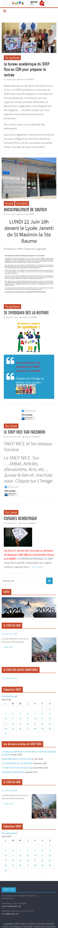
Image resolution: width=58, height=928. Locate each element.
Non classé (11, 426)
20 (27, 723)
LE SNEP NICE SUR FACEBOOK (24, 432)
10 (5, 718)
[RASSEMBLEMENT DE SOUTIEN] (29, 159)
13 (27, 718)
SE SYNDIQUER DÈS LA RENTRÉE (26, 313)
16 (50, 718)
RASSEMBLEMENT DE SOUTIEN (25, 209)
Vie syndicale (12, 58)
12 (20, 718)
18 (13, 723)
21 (35, 723)
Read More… (9, 647)
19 (20, 723)
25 (13, 728)
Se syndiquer (12, 306)
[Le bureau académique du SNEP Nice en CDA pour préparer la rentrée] (29, 24)
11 (13, 718)
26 (20, 728)
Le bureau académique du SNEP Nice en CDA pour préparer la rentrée (26, 69)
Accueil (9, 203)
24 (5, 728)
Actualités (22, 203)
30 (50, 728)
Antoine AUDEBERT (26, 79)
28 (35, 728)
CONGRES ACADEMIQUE (20, 518)
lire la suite (37, 567)
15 (42, 718)
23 (50, 723)
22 (42, 723)
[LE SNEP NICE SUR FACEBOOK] (29, 409)
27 (27, 728)
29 (42, 728)
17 (5, 723)
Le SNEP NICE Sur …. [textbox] (28, 469)
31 (5, 733)
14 (35, 718)
